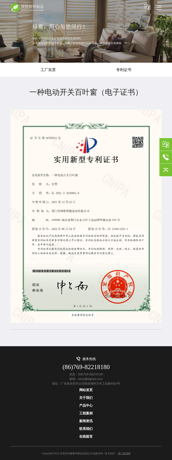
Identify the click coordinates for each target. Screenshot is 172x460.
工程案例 (86, 413)
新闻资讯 (86, 420)
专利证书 (123, 69)
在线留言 (86, 436)
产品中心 (86, 405)
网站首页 (86, 389)
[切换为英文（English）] (166, 144)
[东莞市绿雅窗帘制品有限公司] (27, 7)
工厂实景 (48, 69)
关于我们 (86, 397)
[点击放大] (86, 216)
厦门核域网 (124, 453)
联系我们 (86, 428)
